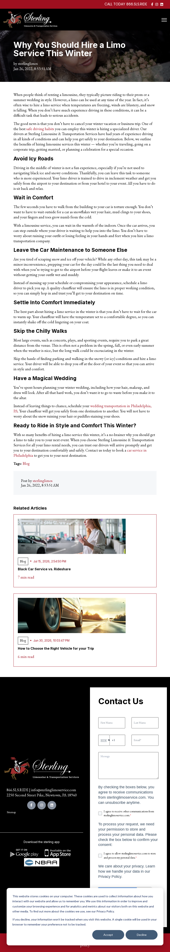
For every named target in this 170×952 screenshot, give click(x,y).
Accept (108, 934)
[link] (152, 4)
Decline (142, 934)
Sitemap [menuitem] (11, 812)
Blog (26, 463)
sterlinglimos (28, 63)
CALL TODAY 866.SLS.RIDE (125, 4)
